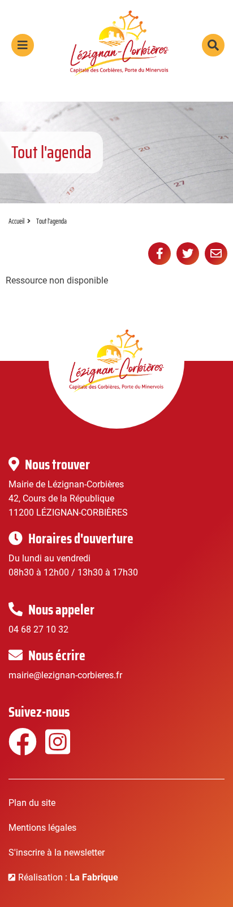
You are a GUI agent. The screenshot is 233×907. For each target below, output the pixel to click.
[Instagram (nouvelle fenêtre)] (58, 749)
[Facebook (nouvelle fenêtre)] (21, 749)
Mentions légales (42, 827)
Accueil (16, 221)
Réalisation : (68, 877)
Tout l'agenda (51, 221)
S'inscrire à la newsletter (56, 852)
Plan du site (31, 802)
